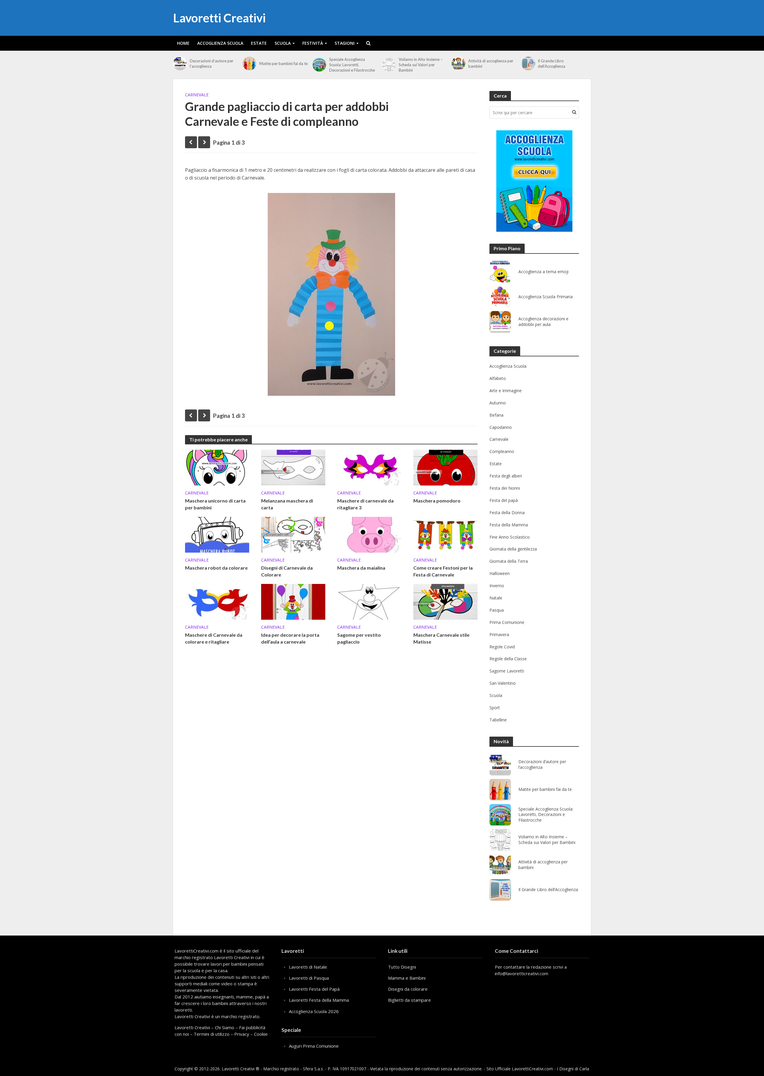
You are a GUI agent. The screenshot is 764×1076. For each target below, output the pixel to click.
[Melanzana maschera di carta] (293, 467)
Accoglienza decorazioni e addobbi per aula (543, 321)
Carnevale (197, 95)
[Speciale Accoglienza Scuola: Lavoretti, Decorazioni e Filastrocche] (319, 65)
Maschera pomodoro (436, 500)
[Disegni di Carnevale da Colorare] (293, 534)
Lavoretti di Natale (308, 967)
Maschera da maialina (361, 568)
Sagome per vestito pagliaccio (359, 638)
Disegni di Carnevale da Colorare (287, 571)
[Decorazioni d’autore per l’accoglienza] (180, 63)
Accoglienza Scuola (220, 43)
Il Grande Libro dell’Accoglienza (551, 63)
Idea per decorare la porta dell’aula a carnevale (290, 638)
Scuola (283, 43)
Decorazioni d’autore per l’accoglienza (211, 63)
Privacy (241, 1034)
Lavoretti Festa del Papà (314, 989)
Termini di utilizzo (211, 1034)
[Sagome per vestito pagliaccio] (369, 601)
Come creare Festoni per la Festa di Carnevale (443, 571)
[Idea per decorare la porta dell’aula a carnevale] (293, 601)
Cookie (261, 1034)
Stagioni (345, 43)
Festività (312, 43)
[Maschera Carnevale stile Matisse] (445, 601)
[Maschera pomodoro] (445, 467)
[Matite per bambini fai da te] (249, 63)
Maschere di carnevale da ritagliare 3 (365, 504)
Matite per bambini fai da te (283, 63)
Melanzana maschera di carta (287, 504)
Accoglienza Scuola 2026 (314, 1011)
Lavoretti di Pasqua (309, 978)
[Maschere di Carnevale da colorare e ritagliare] (217, 601)
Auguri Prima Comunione (314, 1046)
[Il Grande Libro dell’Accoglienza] (528, 63)
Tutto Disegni (402, 967)
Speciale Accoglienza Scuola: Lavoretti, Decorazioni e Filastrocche (352, 64)
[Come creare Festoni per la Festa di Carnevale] (445, 534)
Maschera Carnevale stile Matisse (441, 638)
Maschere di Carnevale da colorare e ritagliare (213, 638)
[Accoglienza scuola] (534, 181)
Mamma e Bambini (407, 978)
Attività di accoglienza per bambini (490, 63)
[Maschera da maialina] (369, 534)
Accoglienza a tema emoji (543, 271)
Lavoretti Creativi (219, 18)
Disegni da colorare (408, 989)
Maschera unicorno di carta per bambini (215, 504)
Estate (259, 43)
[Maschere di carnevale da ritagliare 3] (369, 467)
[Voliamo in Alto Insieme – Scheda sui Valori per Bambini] (389, 65)
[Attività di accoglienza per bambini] (458, 63)
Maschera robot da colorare (216, 568)
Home (183, 43)
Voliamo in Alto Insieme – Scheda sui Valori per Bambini (421, 64)
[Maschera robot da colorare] (217, 534)
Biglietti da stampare (409, 1000)
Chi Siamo (224, 1027)
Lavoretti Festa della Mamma (319, 1000)
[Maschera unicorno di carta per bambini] (217, 467)
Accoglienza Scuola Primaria (545, 296)
